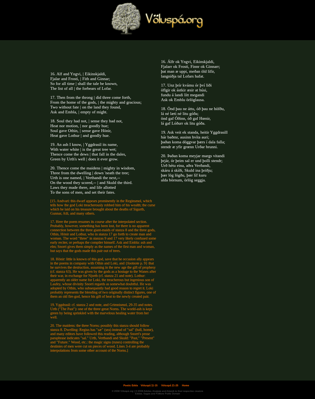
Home (185, 385)
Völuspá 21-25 (169, 385)
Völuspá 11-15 (149, 385)
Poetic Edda (130, 385)
